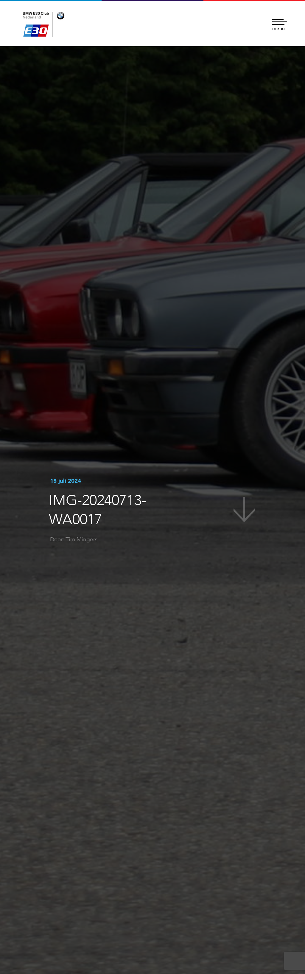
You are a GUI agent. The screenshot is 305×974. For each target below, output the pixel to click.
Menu (278, 28)
